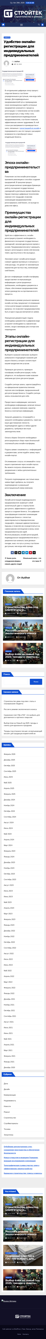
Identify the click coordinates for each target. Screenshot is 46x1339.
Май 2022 (8, 971)
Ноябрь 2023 (9, 868)
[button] (39, 25)
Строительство (10, 1118)
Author (17, 61)
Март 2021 (8, 1050)
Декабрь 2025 (9, 760)
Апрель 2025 (9, 788)
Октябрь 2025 (9, 765)
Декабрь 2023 (9, 862)
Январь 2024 (9, 857)
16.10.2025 (11, 1287)
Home (19, 1334)
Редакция (23, 613)
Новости (7, 37)
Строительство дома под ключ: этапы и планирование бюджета (21, 610)
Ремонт (7, 1112)
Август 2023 (9, 885)
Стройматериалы (11, 1123)
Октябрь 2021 (9, 1010)
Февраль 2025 (9, 794)
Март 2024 (8, 845)
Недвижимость (10, 1101)
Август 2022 (9, 953)
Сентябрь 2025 (10, 771)
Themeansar (40, 1329)
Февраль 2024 (9, 851)
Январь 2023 (9, 925)
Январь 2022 (9, 993)
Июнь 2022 (8, 965)
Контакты (26, 1334)
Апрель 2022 (9, 976)
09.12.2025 (11, 1238)
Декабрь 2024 (9, 800)
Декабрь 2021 (9, 999)
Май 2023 (8, 902)
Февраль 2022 (9, 988)
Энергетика (8, 1135)
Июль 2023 (8, 891)
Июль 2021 (8, 1028)
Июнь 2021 (8, 1033)
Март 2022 (8, 982)
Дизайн (7, 1089)
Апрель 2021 (9, 1045)
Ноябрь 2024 (9, 805)
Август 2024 (9, 822)
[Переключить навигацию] (21, 24)
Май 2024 (8, 834)
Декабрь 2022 (9, 931)
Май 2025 (8, 783)
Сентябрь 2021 (10, 1016)
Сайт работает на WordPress (11, 1329)
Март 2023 (8, 914)
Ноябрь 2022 (9, 936)
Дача (6, 1084)
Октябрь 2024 (9, 811)
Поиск (6, 674)
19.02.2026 (11, 1213)
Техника (7, 1129)
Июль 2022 (8, 959)
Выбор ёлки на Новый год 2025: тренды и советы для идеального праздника (23, 657)
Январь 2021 (9, 1062)
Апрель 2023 (9, 908)
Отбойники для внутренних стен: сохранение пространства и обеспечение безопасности (21, 1150)
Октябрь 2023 (9, 874)
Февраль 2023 (9, 919)
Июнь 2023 (8, 897)
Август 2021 (9, 1022)
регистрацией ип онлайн (29, 128)
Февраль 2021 (9, 1056)
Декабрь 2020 (9, 1067)
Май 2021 (8, 1039)
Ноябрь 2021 (9, 1005)
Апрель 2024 (9, 840)
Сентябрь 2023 (10, 879)
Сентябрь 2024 (10, 817)
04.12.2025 (11, 1262)
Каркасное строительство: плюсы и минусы (23, 1173)
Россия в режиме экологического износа (20, 632)
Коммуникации (10, 1095)
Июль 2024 (8, 828)
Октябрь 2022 (9, 942)
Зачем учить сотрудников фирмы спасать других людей (13, 561)
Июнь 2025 (8, 777)
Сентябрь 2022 (10, 948)
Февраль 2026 (9, 754)
